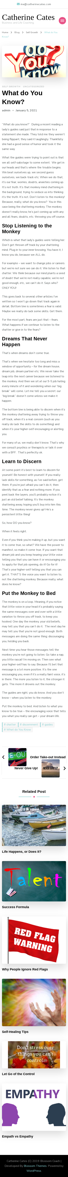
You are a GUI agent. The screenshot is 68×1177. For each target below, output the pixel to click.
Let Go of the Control (18, 1074)
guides (49, 724)
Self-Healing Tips (15, 1032)
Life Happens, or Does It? (21, 851)
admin (6, 110)
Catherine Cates (28, 17)
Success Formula (15, 907)
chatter (11, 724)
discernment (30, 724)
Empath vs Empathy (17, 1136)
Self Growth (11, 86)
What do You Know (19, 729)
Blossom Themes (35, 1166)
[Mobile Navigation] (62, 20)
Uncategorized (33, 86)
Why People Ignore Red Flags (25, 969)
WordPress (33, 1171)
